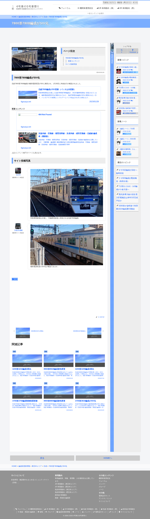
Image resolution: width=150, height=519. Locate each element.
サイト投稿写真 (71, 64)
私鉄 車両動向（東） (91, 509)
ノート (101, 489)
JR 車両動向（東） (53, 509)
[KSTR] (18, 171)
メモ (136, 2)
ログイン (128, 2)
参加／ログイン (110, 2)
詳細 (14, 482)
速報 (41, 512)
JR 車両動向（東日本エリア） (66, 484)
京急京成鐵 (18, 230)
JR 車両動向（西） (71, 509)
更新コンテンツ (74, 61)
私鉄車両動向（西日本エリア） (66, 492)
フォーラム (103, 481)
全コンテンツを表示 (96, 13)
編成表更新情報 (64, 512)
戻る (42, 458)
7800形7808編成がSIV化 (74, 58)
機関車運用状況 (104, 478)
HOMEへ (108, 458)
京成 (15, 279)
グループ (102, 487)
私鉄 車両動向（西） (110, 509)
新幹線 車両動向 (61, 495)
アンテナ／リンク (105, 498)
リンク (113, 512)
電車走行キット (104, 496)
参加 (120, 2)
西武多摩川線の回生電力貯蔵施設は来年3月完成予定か (127, 197)
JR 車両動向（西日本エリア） (66, 487)
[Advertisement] (75, 34)
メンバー (102, 484)
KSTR (18, 175)
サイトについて (104, 501)
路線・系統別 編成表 (62, 498)
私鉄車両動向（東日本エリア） (66, 489)
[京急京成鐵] (18, 226)
